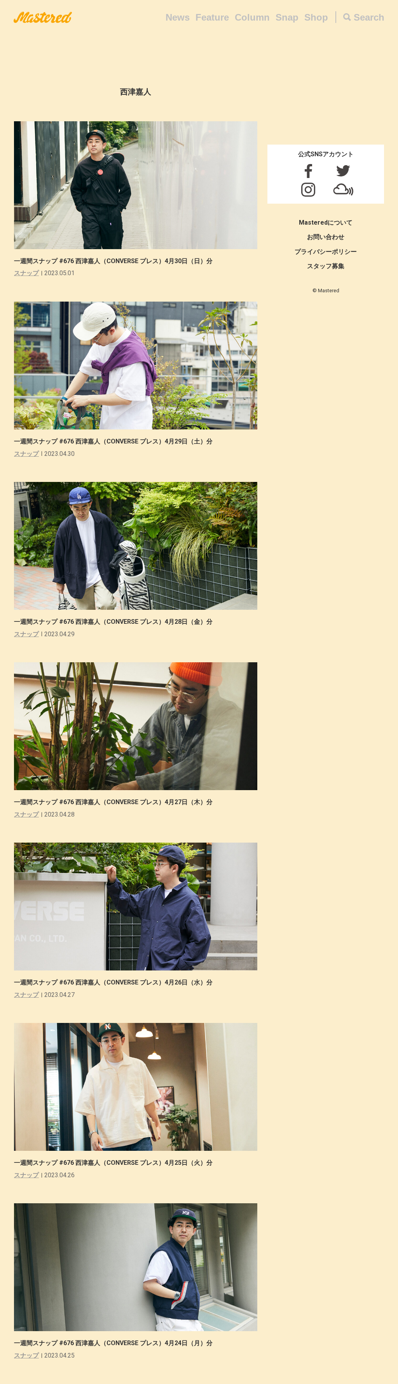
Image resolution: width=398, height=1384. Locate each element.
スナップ (26, 273)
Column (252, 17)
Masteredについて (326, 222)
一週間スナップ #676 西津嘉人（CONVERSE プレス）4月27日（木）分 (113, 802)
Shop (316, 17)
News (178, 17)
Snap (287, 17)
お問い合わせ (325, 237)
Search (369, 17)
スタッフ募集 (325, 266)
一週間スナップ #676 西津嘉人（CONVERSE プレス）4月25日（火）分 (113, 1162)
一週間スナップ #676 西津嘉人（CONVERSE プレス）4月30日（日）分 (113, 261)
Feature (212, 17)
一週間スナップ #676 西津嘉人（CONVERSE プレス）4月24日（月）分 (113, 1343)
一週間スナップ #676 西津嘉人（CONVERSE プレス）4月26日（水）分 (113, 982)
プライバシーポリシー (326, 251)
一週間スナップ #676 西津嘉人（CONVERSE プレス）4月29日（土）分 (113, 441)
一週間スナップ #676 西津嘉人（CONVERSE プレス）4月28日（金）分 (113, 621)
